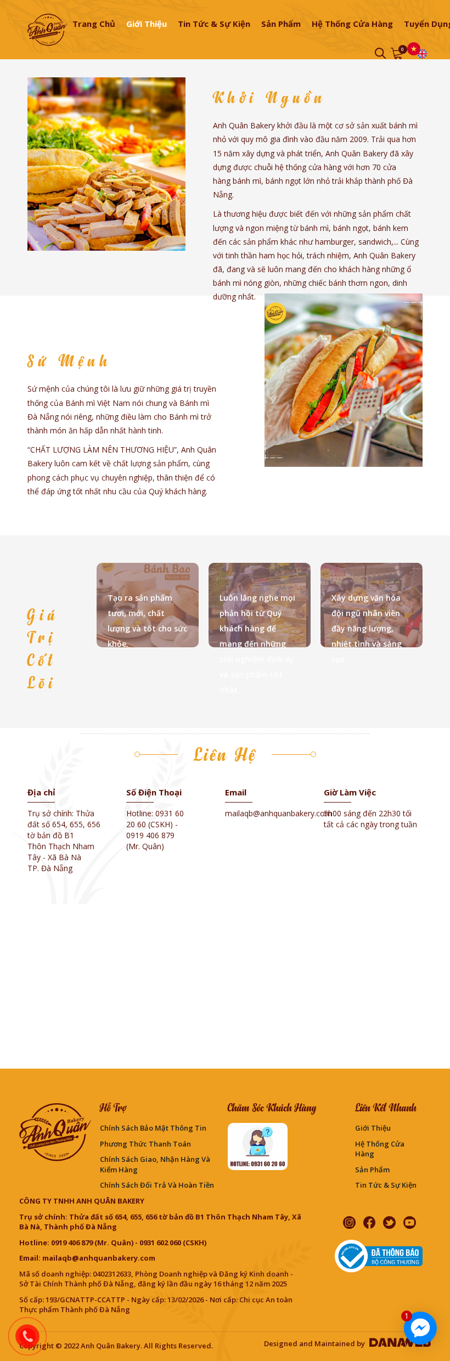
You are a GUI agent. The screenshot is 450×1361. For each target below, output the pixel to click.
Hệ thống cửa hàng (379, 1149)
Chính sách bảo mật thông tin (153, 1128)
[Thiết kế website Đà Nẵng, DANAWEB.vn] (399, 1343)
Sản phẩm (372, 1169)
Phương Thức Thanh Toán (145, 1144)
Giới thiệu (373, 1128)
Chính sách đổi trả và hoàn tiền (157, 1185)
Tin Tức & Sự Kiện (386, 1185)
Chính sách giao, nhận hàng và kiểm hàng (155, 1164)
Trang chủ (93, 23)
